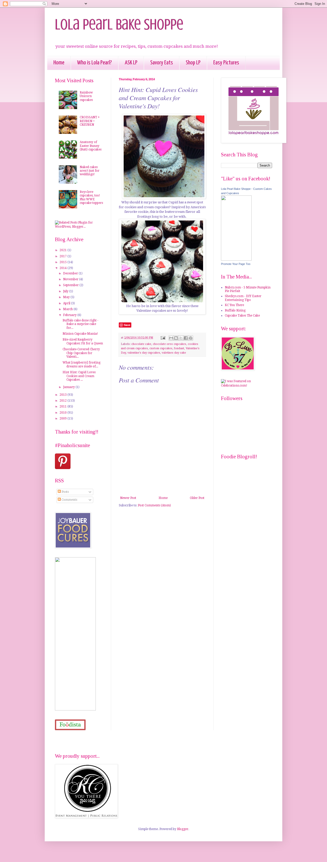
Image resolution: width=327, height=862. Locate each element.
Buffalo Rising (235, 310)
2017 (63, 256)
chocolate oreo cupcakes (169, 344)
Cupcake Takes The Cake (242, 315)
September (71, 285)
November (71, 279)
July (66, 291)
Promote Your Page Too (235, 263)
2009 (63, 418)
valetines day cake (174, 352)
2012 (63, 400)
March (68, 309)
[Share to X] (180, 338)
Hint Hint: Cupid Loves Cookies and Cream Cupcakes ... (79, 375)
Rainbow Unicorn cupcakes (86, 96)
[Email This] (171, 338)
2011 (63, 406)
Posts (65, 492)
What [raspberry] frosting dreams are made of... (81, 364)
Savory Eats (161, 63)
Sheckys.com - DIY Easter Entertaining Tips (243, 297)
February (70, 315)
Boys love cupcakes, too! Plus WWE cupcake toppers (91, 197)
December (71, 273)
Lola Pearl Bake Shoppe (119, 24)
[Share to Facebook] (185, 338)
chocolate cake (141, 344)
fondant (179, 348)
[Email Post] (162, 337)
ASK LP (131, 63)
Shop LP (193, 63)
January (69, 387)
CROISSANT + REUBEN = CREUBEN (90, 120)
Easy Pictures (226, 63)
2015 (63, 262)
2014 (63, 268)
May (67, 297)
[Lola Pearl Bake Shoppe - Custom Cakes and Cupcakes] (236, 259)
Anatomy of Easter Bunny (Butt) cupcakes (90, 145)
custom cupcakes (160, 348)
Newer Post (128, 498)
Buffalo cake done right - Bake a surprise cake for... (80, 324)
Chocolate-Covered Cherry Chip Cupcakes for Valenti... (81, 352)
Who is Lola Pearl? (94, 63)
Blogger (182, 829)
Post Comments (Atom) (154, 505)
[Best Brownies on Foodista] (70, 724)
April (67, 303)
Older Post (197, 498)
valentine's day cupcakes (143, 352)
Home (58, 63)
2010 (63, 412)
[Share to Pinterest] (190, 338)
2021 (63, 250)
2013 (63, 395)
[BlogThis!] (176, 338)
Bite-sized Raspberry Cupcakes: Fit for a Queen (83, 341)
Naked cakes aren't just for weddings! (89, 170)
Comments (69, 500)
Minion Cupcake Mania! (80, 333)
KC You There (234, 305)
